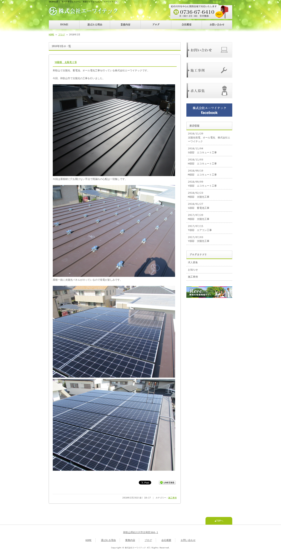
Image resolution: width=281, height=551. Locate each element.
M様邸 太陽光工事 (66, 62)
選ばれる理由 (94, 24)
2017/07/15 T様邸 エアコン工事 (200, 228)
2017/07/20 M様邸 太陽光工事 (198, 217)
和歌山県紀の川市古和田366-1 (140, 532)
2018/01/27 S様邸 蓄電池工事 (198, 205)
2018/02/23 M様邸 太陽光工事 (198, 194)
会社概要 (187, 24)
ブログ (156, 24)
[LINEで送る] (167, 482)
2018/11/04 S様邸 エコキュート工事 (202, 150)
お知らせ (193, 269)
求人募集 (193, 262)
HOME (64, 24)
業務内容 (125, 24)
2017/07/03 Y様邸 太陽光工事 (198, 239)
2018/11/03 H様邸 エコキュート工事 (202, 161)
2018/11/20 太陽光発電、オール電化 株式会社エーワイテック (209, 137)
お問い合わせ (217, 24)
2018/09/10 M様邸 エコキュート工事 (202, 172)
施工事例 (172, 498)
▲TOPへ (219, 520)
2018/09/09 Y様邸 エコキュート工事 (202, 183)
